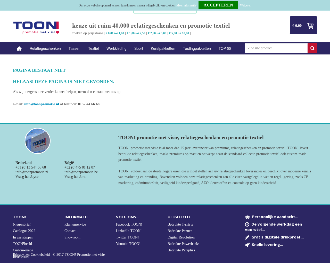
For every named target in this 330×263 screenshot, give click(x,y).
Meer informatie (186, 5)
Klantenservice (75, 224)
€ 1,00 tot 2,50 (136, 33)
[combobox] (276, 48)
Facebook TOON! (129, 224)
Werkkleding (116, 48)
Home (19, 48)
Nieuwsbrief (22, 224)
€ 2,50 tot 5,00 (157, 33)
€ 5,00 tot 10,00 (179, 33)
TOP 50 (225, 48)
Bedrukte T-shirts (180, 224)
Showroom (72, 237)
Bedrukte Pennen (180, 231)
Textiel (93, 48)
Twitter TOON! (127, 237)
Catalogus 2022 (24, 231)
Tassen (74, 48)
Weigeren (245, 5)
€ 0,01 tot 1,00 (115, 33)
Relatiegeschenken (45, 48)
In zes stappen (23, 237)
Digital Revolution (181, 237)
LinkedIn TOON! (129, 231)
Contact (70, 231)
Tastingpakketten (197, 48)
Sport (138, 48)
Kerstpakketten (163, 48)
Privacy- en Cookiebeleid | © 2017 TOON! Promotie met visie (59, 255)
